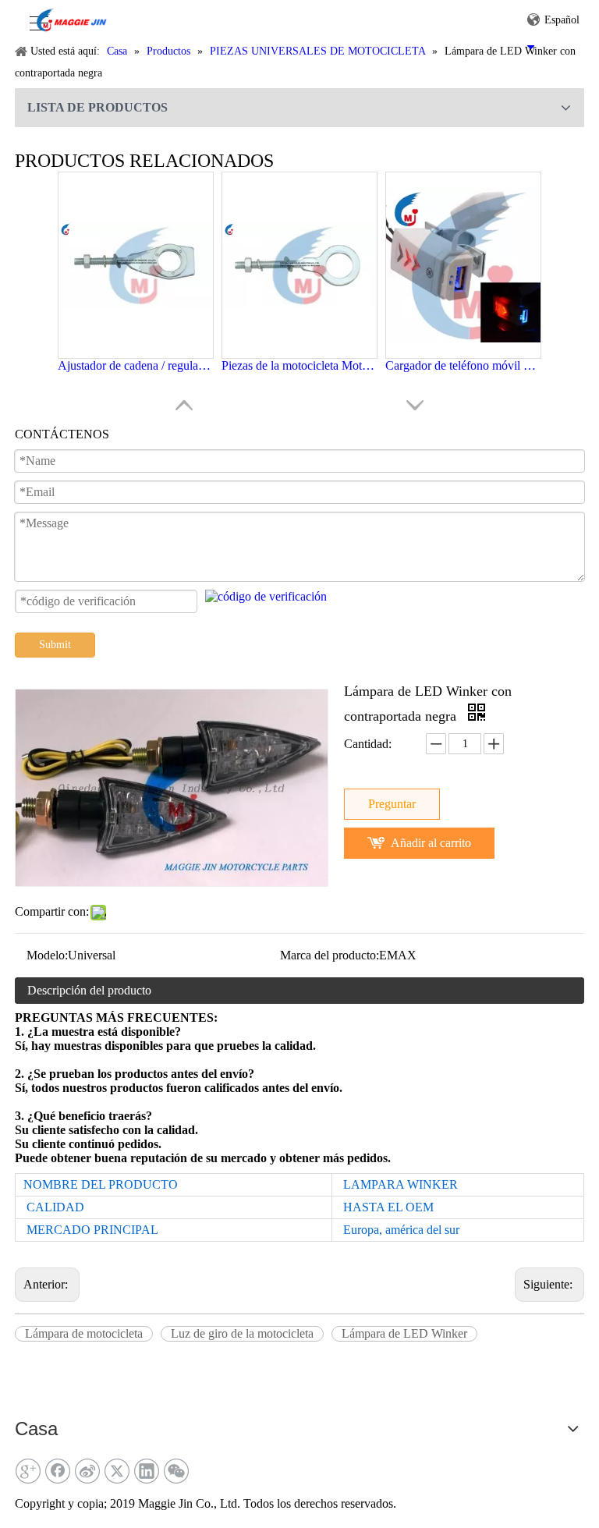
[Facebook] (57, 1471)
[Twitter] (117, 1471)
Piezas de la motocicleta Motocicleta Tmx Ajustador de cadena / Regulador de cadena (299, 365)
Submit (55, 645)
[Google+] (28, 1471)
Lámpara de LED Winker (404, 1333)
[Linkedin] (146, 1471)
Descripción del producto (89, 990)
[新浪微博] (87, 1471)
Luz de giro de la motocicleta (242, 1333)
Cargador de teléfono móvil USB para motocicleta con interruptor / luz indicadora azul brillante (463, 365)
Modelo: (47, 955)
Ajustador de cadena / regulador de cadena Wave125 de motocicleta (136, 365)
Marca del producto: (329, 955)
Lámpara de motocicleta (84, 1333)
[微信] (176, 1471)
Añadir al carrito (431, 842)
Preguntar (392, 803)
